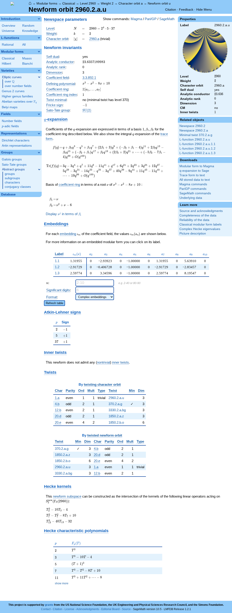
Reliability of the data (194, 220)
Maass (27, 58)
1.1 (57, 261)
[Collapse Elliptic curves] (39, 77)
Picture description (192, 233)
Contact (46, 609)
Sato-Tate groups (14, 164)
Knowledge (30, 31)
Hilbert (6, 63)
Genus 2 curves (13, 91)
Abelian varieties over (19, 101)
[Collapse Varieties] (39, 70)
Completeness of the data (197, 215)
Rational (8, 44)
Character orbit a (130, 3)
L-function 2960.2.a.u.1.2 (197, 148)
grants (49, 604)
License (69, 609)
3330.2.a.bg (117, 410)
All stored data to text (194, 179)
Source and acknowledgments (201, 211)
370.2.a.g (115, 404)
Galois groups (12, 159)
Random (28, 25)
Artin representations (17, 145)
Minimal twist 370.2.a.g (195, 135)
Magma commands (193, 184)
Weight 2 (107, 3)
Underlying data (190, 198)
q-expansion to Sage (194, 170)
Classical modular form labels (200, 224)
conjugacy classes (18, 186)
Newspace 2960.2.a (193, 130)
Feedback (186, 9)
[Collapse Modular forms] (39, 51)
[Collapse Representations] (39, 133)
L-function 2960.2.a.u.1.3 (197, 153)
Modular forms (46, 3)
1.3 (57, 273)
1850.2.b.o (116, 422)
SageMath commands (195, 193)
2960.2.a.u (116, 398)
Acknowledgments (87, 609)
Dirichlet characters (15, 140)
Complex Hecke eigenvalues (199, 229)
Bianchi (27, 63)
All (24, 44)
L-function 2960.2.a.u (194, 139)
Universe (8, 31)
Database (8, 194)
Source (126, 609)
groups (10, 174)
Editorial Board (110, 609)
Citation (170, 9)
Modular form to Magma (196, 166)
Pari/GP (151, 19)
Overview (8, 25)
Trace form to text (192, 175)
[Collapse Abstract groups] (39, 169)
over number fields (18, 86)
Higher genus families (17, 96)
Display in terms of (63, 214)
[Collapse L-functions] (39, 38)
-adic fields (10, 126)
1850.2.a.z (116, 416)
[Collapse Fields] (39, 114)
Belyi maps (9, 107)
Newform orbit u (159, 3)
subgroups (12, 178)
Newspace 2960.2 (192, 126)
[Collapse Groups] (39, 152)
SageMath (166, 19)
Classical (68, 3)
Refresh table (54, 303)
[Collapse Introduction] (39, 19)
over (9, 81)
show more (61, 583)
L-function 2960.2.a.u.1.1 (197, 144)
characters (12, 182)
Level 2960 (88, 3)
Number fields (12, 121)
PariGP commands (192, 188)
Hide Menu (204, 9)
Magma (136, 19)
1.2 (57, 267)
